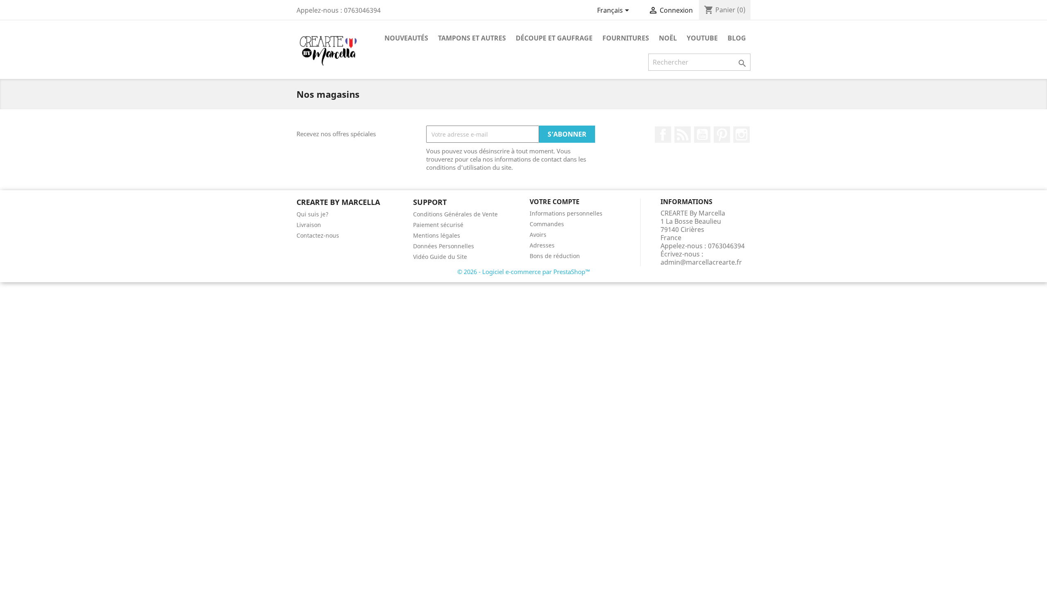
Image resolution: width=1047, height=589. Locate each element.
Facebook (663, 134)
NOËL (668, 38)
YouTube (702, 134)
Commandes (547, 224)
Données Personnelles (443, 246)
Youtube (702, 38)
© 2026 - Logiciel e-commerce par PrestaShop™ (523, 272)
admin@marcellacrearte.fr (701, 262)
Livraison (309, 225)
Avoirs (538, 234)
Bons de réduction (555, 256)
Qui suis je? (312, 214)
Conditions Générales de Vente (455, 214)
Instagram (741, 134)
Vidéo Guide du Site (440, 257)
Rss (682, 134)
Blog (737, 38)
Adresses (542, 245)
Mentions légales (436, 235)
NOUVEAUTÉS (406, 38)
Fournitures (625, 38)
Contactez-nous (318, 235)
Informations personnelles (566, 213)
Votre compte (555, 201)
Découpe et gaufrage (554, 38)
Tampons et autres (472, 38)
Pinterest (722, 134)
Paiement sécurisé (438, 225)
